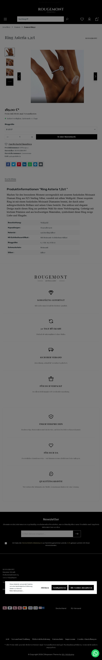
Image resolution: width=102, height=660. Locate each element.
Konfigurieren (59, 587)
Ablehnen (45, 587)
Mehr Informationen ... (17, 591)
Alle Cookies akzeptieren (81, 587)
